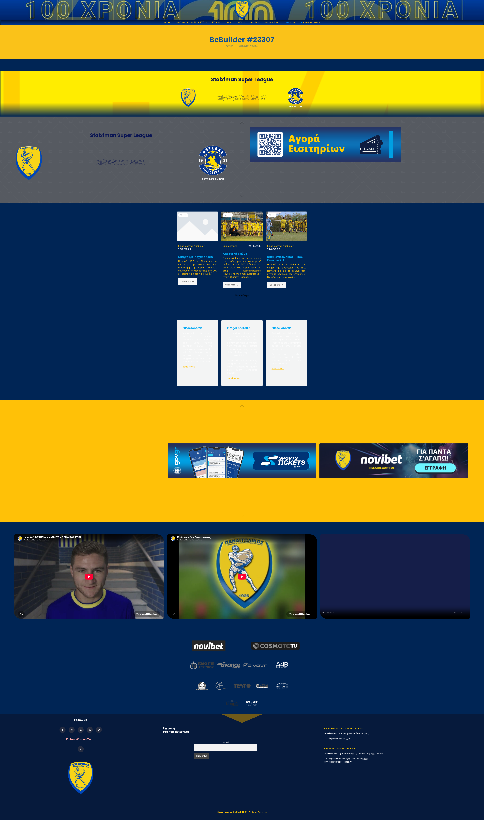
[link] (242, 10)
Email (226, 742)
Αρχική (230, 45)
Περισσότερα (242, 295)
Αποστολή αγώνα (235, 254)
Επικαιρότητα (185, 246)
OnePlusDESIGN (240, 812)
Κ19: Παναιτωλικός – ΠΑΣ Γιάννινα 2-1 (285, 258)
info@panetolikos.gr (342, 761)
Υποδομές (199, 246)
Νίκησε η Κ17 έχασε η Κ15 (195, 257)
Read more (189, 366)
